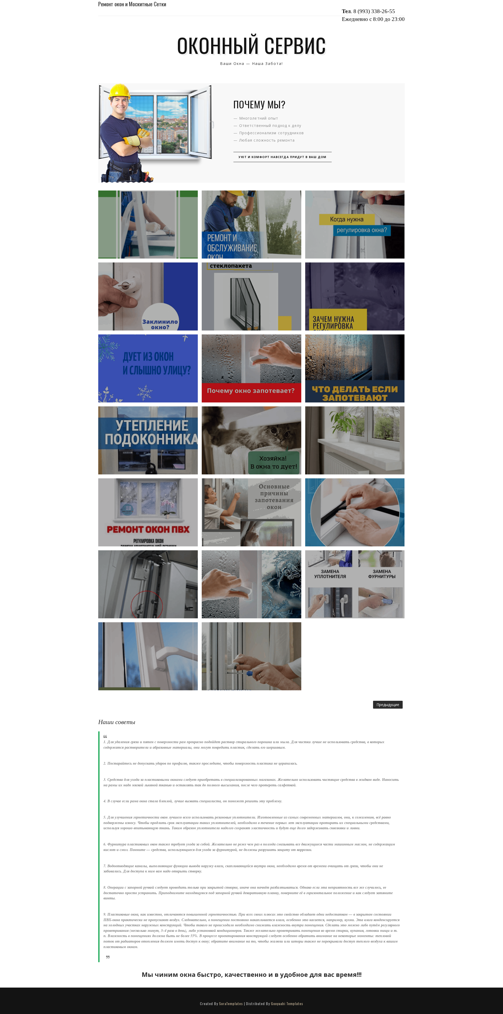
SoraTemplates (231, 1003)
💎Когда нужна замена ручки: (148, 656)
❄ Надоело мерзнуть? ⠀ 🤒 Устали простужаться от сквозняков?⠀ (148, 368)
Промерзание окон (251, 584)
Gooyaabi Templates (287, 1003)
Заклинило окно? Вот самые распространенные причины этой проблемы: (148, 296)
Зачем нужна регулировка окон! (355, 296)
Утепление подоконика (148, 440)
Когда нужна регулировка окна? (355, 224)
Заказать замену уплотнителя (355, 512)
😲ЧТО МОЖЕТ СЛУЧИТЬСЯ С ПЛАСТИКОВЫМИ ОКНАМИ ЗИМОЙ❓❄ (148, 224)
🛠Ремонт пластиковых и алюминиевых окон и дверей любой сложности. (251, 656)
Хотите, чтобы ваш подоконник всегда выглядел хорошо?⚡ (355, 440)
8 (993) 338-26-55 (374, 11)
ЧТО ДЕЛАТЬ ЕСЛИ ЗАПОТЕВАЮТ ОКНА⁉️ (355, 368)
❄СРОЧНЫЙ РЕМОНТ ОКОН (251, 440)
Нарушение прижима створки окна (148, 584)
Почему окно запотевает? (251, 368)
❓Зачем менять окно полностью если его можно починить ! (355, 584)
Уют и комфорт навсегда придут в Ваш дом (282, 157)
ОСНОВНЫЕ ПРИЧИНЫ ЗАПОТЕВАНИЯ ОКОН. (251, 512)
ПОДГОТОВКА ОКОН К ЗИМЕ (148, 512)
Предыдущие (387, 704)
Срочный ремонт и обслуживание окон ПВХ (251, 224)
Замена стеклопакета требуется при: (251, 296)
